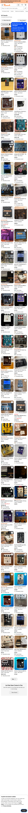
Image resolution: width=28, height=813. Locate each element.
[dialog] (14, 804)
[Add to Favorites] (12, 54)
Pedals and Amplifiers (19, 11)
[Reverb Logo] (7, 5)
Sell (18, 4)
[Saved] (22, 5)
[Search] (25, 8)
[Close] (25, 24)
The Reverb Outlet (5, 11)
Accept (24, 810)
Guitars (12, 11)
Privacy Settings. (7, 805)
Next (13, 679)
